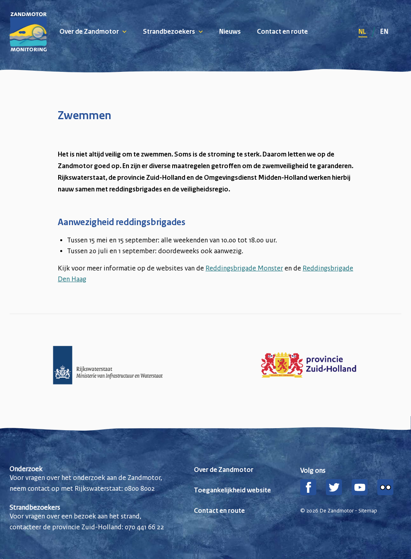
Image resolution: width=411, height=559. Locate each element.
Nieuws (230, 32)
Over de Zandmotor (89, 32)
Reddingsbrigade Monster (244, 268)
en (384, 31)
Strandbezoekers (169, 32)
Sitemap (367, 511)
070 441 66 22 (144, 527)
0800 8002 (139, 488)
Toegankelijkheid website (232, 490)
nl (362, 32)
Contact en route (282, 32)
